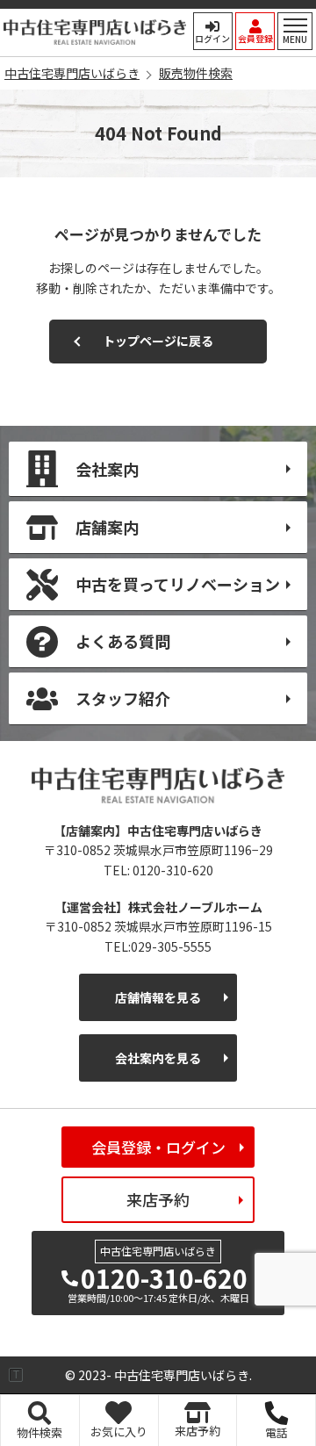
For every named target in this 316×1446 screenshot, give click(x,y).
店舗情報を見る (158, 997)
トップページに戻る (158, 340)
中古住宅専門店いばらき (95, 32)
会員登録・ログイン (158, 1147)
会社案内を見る (158, 1058)
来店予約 (158, 1199)
